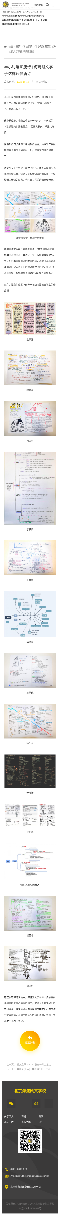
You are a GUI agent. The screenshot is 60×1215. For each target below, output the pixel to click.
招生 (41, 1122)
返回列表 (30, 1042)
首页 (18, 46)
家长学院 (26, 1122)
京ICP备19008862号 (31, 1208)
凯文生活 (9, 1122)
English (38, 4)
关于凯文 (9, 1116)
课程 (23, 1116)
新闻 (41, 1116)
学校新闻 (27, 46)
